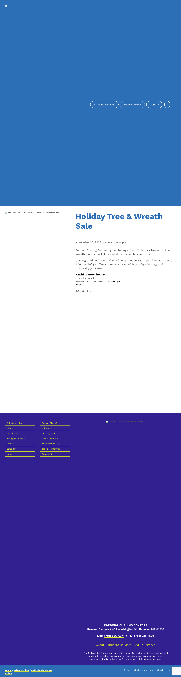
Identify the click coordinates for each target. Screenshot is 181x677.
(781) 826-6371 (114, 635)
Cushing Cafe (48, 433)
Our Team (12, 433)
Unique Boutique (50, 438)
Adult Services (145, 645)
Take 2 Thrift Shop (51, 449)
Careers (11, 443)
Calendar (11, 449)
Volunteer (47, 428)
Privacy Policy (21, 670)
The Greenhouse (50, 443)
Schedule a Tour (15, 423)
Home (8, 670)
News (9, 454)
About (100, 645)
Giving (10, 428)
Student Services (119, 645)
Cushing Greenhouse (90, 274)
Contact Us (47, 454)
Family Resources (16, 438)
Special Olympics (50, 423)
